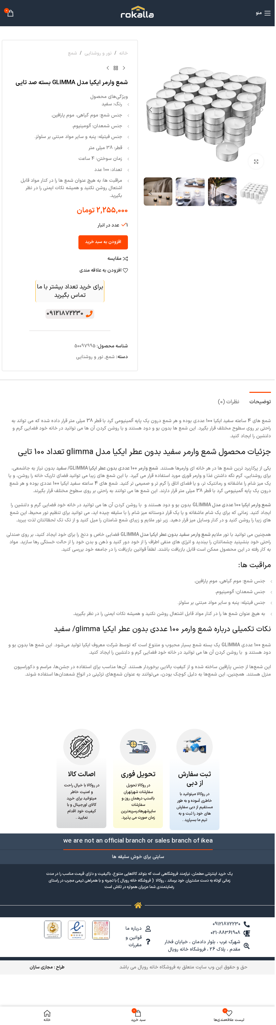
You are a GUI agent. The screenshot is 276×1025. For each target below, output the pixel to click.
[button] (262, 109)
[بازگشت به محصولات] (116, 68)
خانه (123, 53)
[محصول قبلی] (124, 68)
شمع (72, 53)
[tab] (260, 401)
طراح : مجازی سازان (47, 967)
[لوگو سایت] (138, 12)
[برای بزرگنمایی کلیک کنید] (256, 161)
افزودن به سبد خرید (103, 242)
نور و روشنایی (98, 53)
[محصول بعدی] (108, 68)
